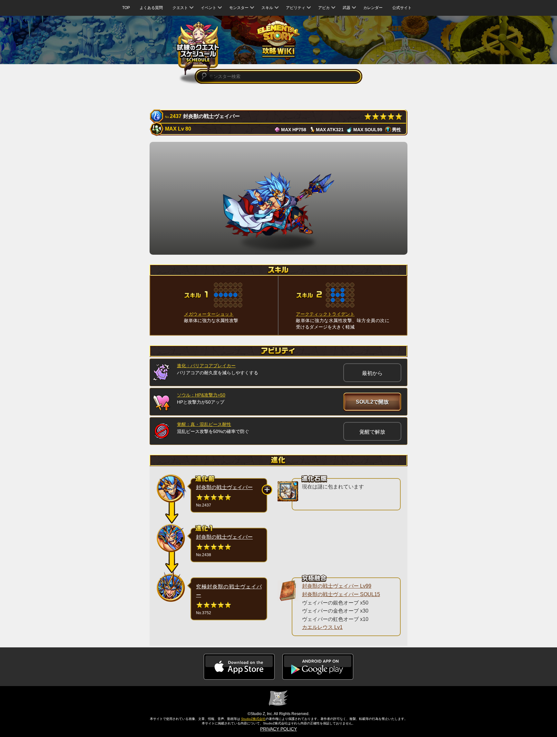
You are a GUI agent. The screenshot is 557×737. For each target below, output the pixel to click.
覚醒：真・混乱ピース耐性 (204, 424)
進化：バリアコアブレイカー (206, 365)
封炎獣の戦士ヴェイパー (224, 487)
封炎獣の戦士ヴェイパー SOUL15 (341, 594)
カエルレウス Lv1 (322, 627)
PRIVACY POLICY (278, 729)
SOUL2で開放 (372, 402)
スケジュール (198, 48)
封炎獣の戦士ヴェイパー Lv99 (336, 586)
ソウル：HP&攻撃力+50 (201, 395)
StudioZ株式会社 (253, 719)
